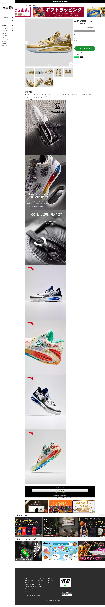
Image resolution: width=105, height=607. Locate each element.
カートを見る (7, 17)
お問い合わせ (4, 45)
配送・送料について (29, 580)
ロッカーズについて (41, 578)
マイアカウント (5, 33)
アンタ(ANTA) (30, 5)
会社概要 (4, 43)
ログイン (4, 37)
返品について (27, 582)
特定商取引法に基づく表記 (30, 586)
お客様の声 (39, 584)
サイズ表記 (4, 41)
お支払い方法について (29, 584)
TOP (26, 5)
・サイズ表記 (76, 54)
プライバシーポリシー (29, 588)
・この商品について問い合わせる (80, 52)
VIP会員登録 (4, 35)
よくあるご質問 (5, 39)
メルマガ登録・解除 (41, 586)
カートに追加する (86, 48)
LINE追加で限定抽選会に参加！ (61, 1)
